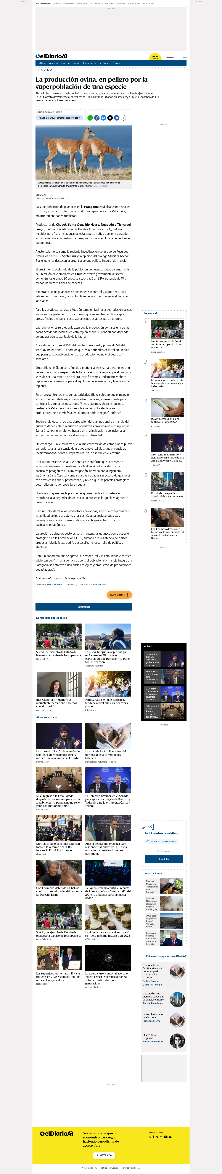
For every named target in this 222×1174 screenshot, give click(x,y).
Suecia (145, 3)
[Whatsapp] (90, 118)
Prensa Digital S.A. (89, 1168)
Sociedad (65, 63)
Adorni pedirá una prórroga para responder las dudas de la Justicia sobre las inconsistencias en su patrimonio (106, 848)
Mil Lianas (104, 63)
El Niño (128, 3)
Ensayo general (109, 3)
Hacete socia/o (155, 57)
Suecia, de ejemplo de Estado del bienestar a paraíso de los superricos (58, 653)
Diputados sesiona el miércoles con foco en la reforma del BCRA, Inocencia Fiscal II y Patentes (58, 847)
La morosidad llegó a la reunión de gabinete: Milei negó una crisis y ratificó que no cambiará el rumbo (58, 755)
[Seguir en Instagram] (161, 1136)
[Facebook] (97, 118)
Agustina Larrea (43, 710)
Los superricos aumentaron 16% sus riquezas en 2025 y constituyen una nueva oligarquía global (58, 977)
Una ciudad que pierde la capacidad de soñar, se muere (167, 495)
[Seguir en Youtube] (166, 1136)
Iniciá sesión (169, 57)
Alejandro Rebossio (94, 665)
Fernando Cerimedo (82, 3)
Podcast (117, 63)
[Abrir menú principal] (185, 56)
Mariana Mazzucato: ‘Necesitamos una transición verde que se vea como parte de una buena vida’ (152, 887)
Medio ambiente (54, 584)
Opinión (76, 63)
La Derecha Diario (68, 3)
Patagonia (70, 584)
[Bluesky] (103, 118)
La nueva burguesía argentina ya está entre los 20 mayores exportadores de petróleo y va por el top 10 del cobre (107, 657)
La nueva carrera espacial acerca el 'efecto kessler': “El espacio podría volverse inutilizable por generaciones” (106, 978)
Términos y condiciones (130, 1168)
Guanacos (83, 584)
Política (41, 63)
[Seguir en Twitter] (149, 1136)
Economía (53, 63)
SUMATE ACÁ (104, 1155)
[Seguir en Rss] (170, 1136)
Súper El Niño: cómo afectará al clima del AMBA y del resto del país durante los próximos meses (152, 904)
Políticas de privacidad (109, 1168)
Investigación (90, 63)
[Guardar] (123, 118)
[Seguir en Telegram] (157, 1136)
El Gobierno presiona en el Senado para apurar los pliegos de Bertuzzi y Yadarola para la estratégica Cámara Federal (108, 801)
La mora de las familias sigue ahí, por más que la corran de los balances (105, 755)
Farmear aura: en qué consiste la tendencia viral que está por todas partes (106, 703)
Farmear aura (120, 3)
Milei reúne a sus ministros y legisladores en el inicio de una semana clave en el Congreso (167, 457)
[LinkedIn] (116, 118)
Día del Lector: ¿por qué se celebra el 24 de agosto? (165, 420)
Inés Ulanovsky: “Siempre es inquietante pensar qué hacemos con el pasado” (56, 703)
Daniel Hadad (136, 3)
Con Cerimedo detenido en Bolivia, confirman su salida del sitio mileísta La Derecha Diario (59, 891)
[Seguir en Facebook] (153, 1136)
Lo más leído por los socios (51, 617)
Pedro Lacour (42, 761)
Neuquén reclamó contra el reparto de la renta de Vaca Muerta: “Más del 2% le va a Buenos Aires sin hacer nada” (108, 893)
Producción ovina (99, 584)
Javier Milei (57, 3)
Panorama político (96, 3)
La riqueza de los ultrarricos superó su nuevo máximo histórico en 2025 (107, 933)
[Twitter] (110, 118)
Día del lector (152, 3)
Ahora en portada (46, 717)
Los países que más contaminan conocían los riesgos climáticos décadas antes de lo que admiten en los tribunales (152, 938)
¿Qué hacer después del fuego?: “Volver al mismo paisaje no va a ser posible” (152, 921)
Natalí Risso (41, 983)
